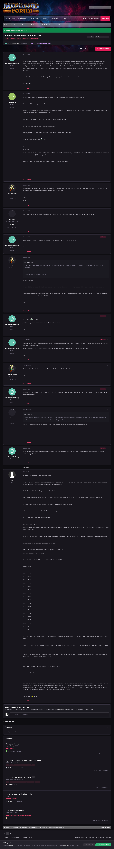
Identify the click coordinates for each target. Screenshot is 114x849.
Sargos (7, 745)
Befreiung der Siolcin (13, 744)
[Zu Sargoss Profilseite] (6, 751)
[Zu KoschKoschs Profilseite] (6, 768)
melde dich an (62, 709)
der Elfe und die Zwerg (13, 43)
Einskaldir (12, 219)
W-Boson (8, 762)
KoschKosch (11, 768)
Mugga (7, 796)
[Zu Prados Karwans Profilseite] (12, 188)
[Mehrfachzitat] (23, 88)
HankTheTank (9, 779)
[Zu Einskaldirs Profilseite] (12, 213)
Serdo (7, 812)
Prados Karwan (12, 194)
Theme (76, 837)
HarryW (12, 418)
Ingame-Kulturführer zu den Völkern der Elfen (23, 760)
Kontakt (25, 837)
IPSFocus (81, 837)
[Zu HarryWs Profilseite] (12, 412)
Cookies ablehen (89, 844)
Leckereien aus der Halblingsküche (19, 794)
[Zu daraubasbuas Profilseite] (12, 96)
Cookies (30, 837)
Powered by (103, 837)
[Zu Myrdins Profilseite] (6, 784)
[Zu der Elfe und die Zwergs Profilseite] (6, 43)
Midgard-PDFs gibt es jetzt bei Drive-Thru (17, 30)
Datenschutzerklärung (16, 837)
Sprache (6, 837)
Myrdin (10, 784)
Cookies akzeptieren (104, 844)
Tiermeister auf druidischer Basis (18, 777)
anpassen (65, 845)
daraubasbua (12, 102)
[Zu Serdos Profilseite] (6, 818)
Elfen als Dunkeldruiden (15, 811)
